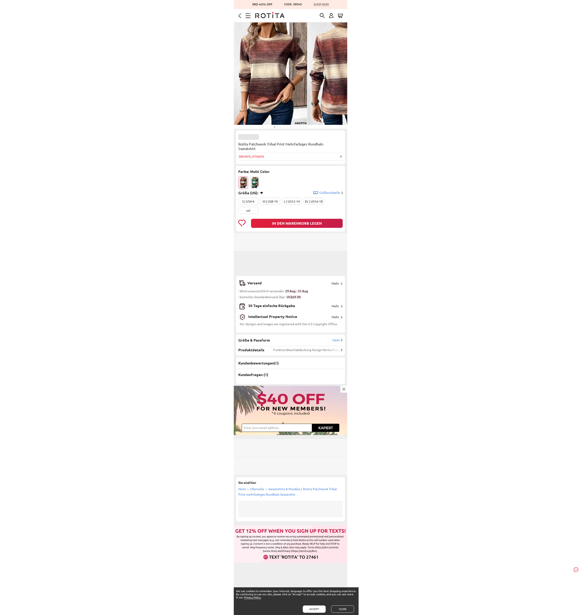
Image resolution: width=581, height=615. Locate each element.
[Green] (255, 182)
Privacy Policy (252, 597)
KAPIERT (325, 428)
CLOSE (343, 609)
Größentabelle (330, 192)
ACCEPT (314, 609)
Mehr (335, 283)
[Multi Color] (243, 182)
